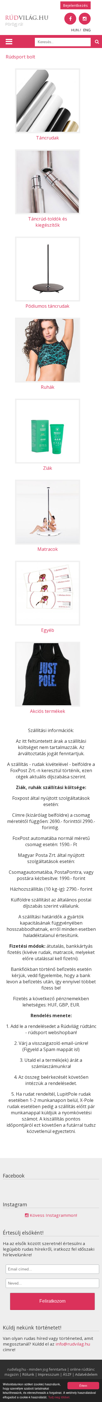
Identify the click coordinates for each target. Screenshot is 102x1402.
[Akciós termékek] (51, 645)
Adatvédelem (86, 1374)
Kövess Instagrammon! (53, 1215)
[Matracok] (51, 483)
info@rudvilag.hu (73, 1344)
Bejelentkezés (75, 5)
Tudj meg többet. (59, 1397)
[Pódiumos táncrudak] (51, 240)
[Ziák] (51, 402)
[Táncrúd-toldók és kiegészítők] (51, 152)
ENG (87, 29)
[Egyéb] (51, 564)
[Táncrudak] (51, 71)
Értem (83, 1385)
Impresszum (48, 1374)
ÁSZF (67, 1374)
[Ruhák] (51, 321)
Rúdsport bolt (20, 57)
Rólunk (28, 1374)
